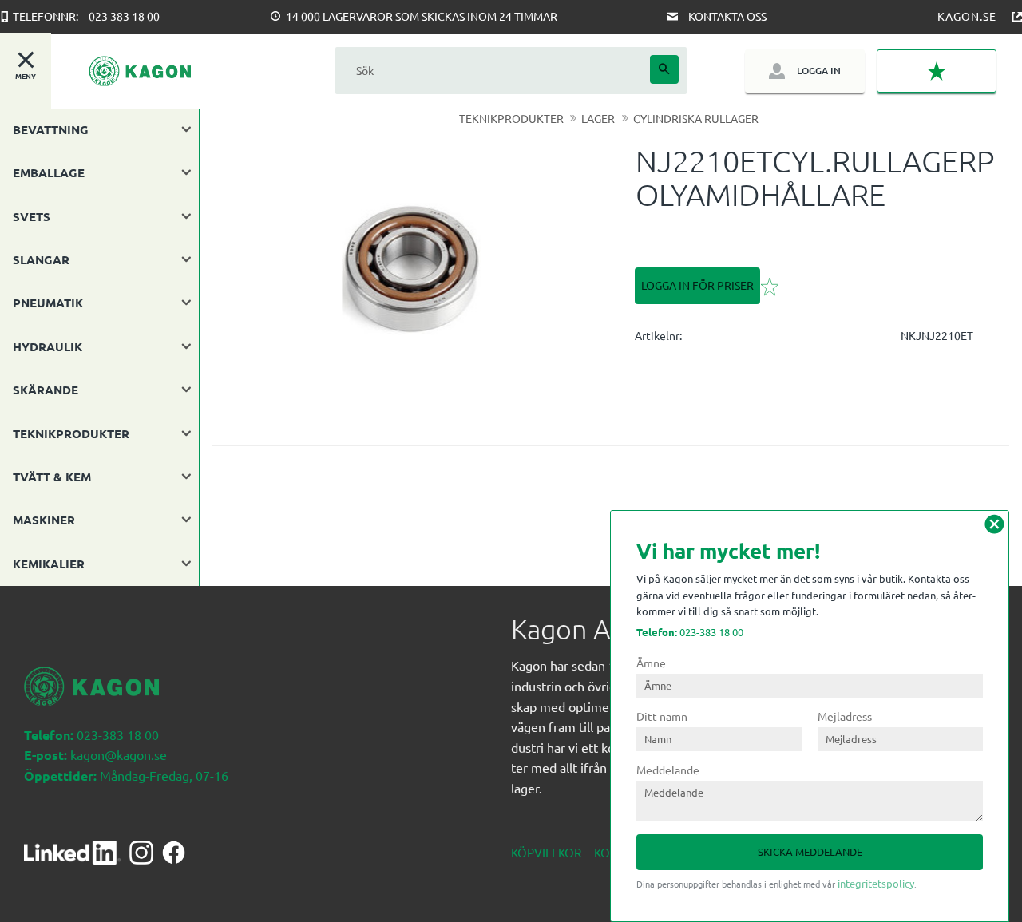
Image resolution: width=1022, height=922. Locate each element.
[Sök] (664, 69)
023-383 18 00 (689, 632)
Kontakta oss (727, 16)
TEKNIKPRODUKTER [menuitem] (71, 433)
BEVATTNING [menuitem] (51, 129)
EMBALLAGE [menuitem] (49, 172)
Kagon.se (966, 16)
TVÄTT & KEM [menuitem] (52, 477)
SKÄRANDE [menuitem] (45, 390)
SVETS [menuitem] (31, 216)
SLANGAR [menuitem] (41, 259)
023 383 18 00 (124, 16)
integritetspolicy (876, 883)
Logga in (819, 70)
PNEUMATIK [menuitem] (48, 303)
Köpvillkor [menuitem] (546, 852)
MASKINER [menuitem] (44, 520)
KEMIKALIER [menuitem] (49, 564)
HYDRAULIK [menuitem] (47, 346)
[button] (936, 71)
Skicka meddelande (810, 851)
